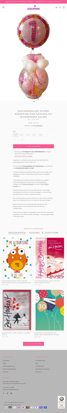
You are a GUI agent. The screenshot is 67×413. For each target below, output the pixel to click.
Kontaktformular (40, 360)
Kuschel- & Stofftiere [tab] (44, 232)
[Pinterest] (11, 393)
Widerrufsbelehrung (9, 366)
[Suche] (60, 7)
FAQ (37, 363)
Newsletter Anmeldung (42, 369)
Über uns (38, 372)
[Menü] (64, 397)
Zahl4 (34, 135)
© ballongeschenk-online (13, 402)
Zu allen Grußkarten (33, 344)
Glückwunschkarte (27, 184)
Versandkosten (38, 125)
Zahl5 (40, 135)
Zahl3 (27, 135)
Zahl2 (21, 135)
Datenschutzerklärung (9, 369)
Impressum (6, 360)
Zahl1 (15, 135)
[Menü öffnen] (3, 7)
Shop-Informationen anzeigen (23, 156)
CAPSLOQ (17, 405)
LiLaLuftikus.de (40, 366)
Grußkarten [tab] (17, 232)
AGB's (4, 363)
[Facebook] (3, 393)
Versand (5, 372)
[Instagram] (7, 393)
